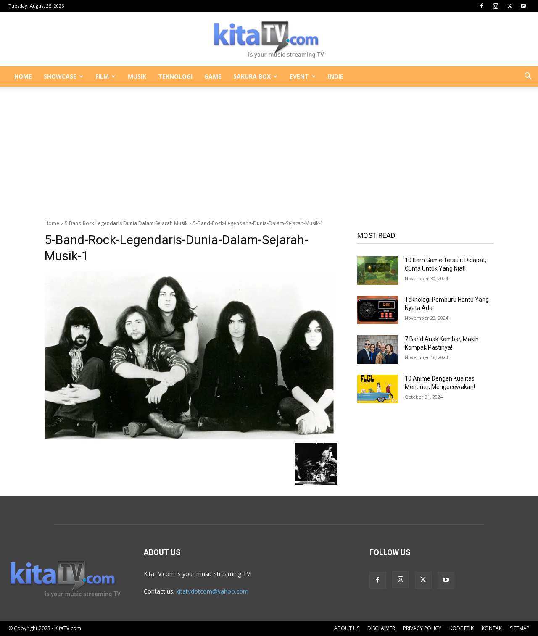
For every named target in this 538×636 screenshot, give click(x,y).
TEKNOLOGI (175, 76)
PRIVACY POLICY (422, 628)
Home (52, 223)
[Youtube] (523, 6)
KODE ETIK (461, 628)
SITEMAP (520, 628)
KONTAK (492, 628)
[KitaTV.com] (269, 39)
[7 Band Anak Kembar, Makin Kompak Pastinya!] (377, 349)
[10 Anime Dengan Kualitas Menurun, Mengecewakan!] (377, 389)
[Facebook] (481, 6)
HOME (23, 76)
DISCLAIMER (381, 628)
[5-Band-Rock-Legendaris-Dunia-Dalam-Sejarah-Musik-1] (191, 355)
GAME (213, 76)
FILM (102, 76)
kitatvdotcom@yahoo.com (212, 591)
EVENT (299, 76)
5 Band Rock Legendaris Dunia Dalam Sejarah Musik (126, 223)
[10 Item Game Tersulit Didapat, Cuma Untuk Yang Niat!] (377, 270)
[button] (528, 77)
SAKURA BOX (252, 76)
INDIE (335, 76)
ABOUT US (346, 628)
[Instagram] (495, 6)
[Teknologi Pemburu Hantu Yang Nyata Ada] (377, 310)
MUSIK (137, 76)
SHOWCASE (60, 76)
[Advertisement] (269, 149)
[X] (509, 6)
